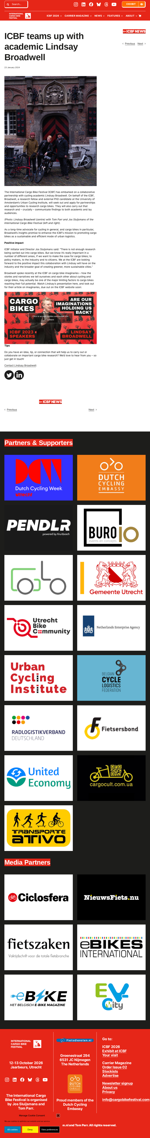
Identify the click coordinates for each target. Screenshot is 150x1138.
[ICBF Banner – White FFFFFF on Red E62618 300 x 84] (19, 12)
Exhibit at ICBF (114, 1051)
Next (140, 43)
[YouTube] (114, 4)
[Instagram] (76, 4)
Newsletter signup (117, 1083)
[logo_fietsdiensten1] (75, 1039)
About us (109, 1087)
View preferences (49, 1129)
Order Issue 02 (114, 1067)
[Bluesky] (98, 4)
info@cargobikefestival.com (126, 1099)
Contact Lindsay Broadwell (20, 365)
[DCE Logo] (75, 1075)
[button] (58, 1115)
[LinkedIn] (83, 4)
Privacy (108, 1092)
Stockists (110, 1071)
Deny (30, 1129)
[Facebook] (91, 4)
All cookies (12, 1129)
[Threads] (106, 4)
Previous (130, 43)
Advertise (110, 1075)
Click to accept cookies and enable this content (50, 318)
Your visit (110, 1055)
